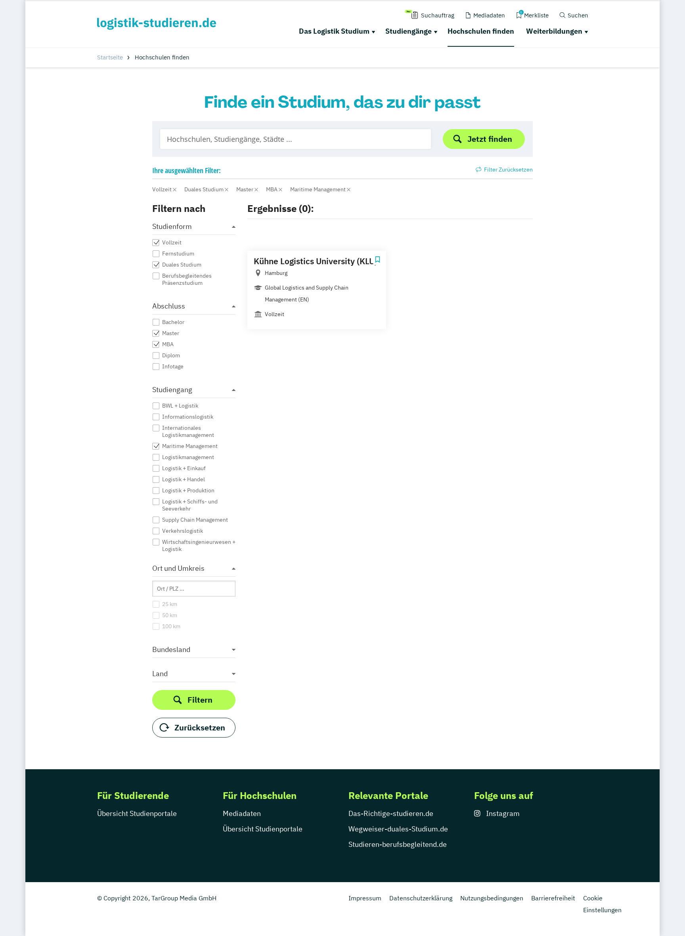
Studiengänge (408, 31)
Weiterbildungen (554, 31)
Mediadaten (242, 813)
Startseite (110, 57)
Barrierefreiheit (553, 898)
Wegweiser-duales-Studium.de (398, 828)
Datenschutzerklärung (420, 898)
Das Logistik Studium (334, 31)
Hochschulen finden (481, 31)
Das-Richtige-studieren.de (390, 813)
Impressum (364, 898)
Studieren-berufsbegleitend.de (397, 844)
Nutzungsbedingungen (491, 898)
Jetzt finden (489, 138)
